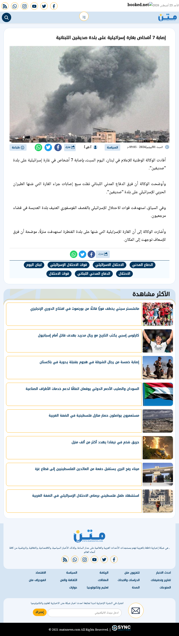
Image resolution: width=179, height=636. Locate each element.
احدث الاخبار (163, 572)
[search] (6, 17)
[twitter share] (48, 147)
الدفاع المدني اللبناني (93, 274)
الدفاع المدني (142, 265)
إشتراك (40, 612)
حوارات (73, 587)
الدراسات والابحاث (129, 580)
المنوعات (165, 587)
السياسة (112, 147)
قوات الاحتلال (59, 274)
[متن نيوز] (167, 16)
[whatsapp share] (38, 147)
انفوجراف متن (37, 580)
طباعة (16, 147)
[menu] (84, 16)
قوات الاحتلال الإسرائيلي (68, 265)
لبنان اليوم (34, 265)
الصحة (136, 587)
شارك (68, 147)
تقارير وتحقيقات (161, 580)
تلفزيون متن (132, 572)
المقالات (103, 580)
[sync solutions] (121, 629)
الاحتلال (124, 274)
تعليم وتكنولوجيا (97, 587)
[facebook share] (58, 147)
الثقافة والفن (68, 580)
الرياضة (104, 572)
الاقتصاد (40, 572)
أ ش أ (87, 147)
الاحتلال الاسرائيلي (109, 265)
